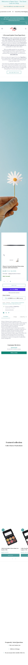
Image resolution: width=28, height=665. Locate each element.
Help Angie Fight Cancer (14, 72)
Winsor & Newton (6, 295)
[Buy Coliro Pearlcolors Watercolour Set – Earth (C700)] (10, 537)
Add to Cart (14, 285)
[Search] (26, 23)
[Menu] (2, 28)
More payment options (14, 292)
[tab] (5, 317)
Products (8, 302)
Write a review (14, 352)
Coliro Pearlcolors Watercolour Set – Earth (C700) (10, 549)
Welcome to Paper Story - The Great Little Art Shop (14, 2)
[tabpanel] (14, 330)
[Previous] (3, 245)
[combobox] (13, 23)
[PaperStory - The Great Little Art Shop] (13, 29)
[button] (25, 28)
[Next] (24, 245)
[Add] (10, 281)
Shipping (10, 273)
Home (4, 302)
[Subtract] (4, 281)
